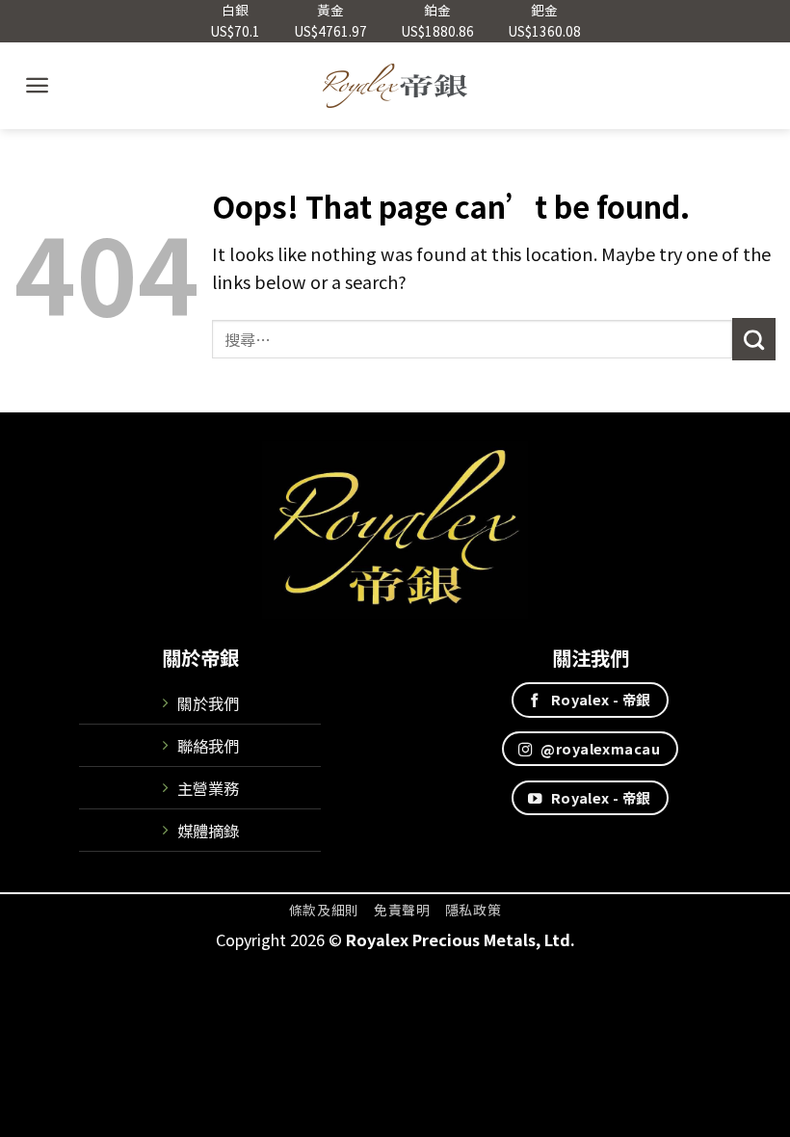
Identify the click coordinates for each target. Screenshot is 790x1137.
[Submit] (754, 339)
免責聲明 (402, 909)
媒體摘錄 (208, 830)
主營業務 (208, 788)
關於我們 (208, 703)
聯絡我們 (208, 745)
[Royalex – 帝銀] (395, 86)
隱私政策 (473, 909)
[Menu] (37, 85)
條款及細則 (324, 909)
